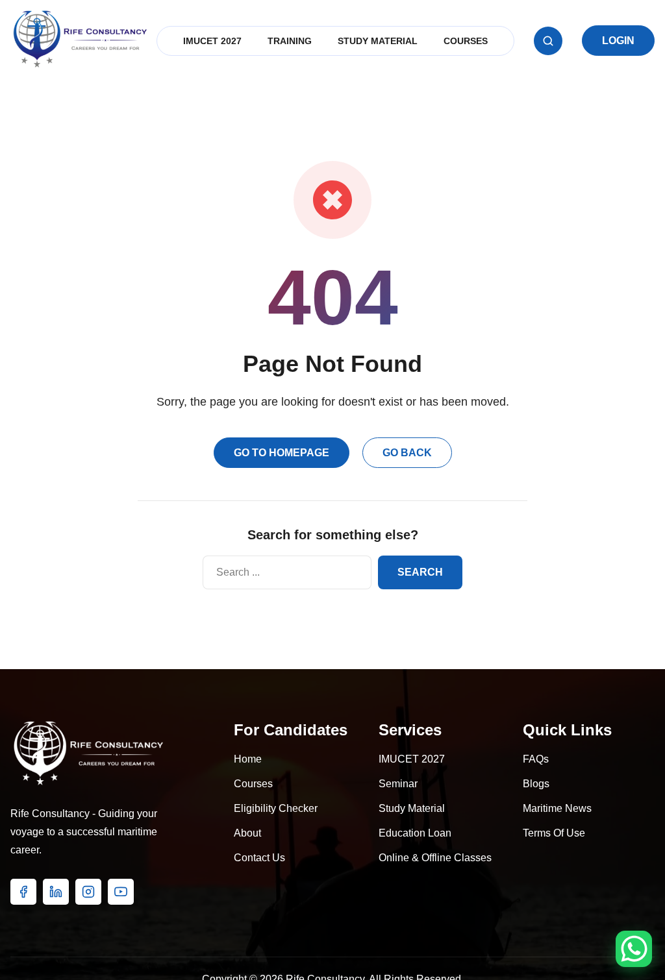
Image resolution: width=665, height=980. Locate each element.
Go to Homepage (281, 452)
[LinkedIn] (56, 892)
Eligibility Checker (276, 808)
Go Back (407, 452)
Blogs (536, 783)
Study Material (378, 41)
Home (248, 759)
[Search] (548, 41)
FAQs (536, 759)
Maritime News (557, 808)
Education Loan (415, 833)
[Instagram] (88, 892)
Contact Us (259, 857)
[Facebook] (23, 892)
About (247, 833)
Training (290, 41)
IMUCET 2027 (212, 41)
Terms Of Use (554, 833)
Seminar (398, 783)
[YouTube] (121, 892)
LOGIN (618, 40)
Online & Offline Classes (435, 857)
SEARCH (420, 572)
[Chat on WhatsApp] (634, 949)
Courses (466, 41)
